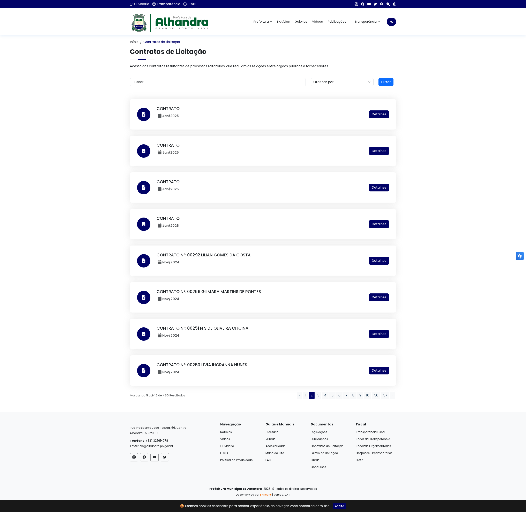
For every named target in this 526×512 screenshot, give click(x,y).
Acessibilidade (275, 446)
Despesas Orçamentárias (374, 453)
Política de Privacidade (236, 460)
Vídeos (317, 21)
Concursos (318, 467)
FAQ (268, 460)
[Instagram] (355, 4)
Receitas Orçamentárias (373, 446)
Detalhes (379, 114)
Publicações (319, 439)
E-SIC (191, 4)
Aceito (339, 506)
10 (367, 395)
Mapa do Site (274, 453)
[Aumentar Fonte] (380, 4)
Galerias (301, 21)
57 (385, 395)
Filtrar (386, 82)
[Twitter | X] (374, 4)
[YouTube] (367, 4)
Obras (315, 460)
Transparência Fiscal (370, 432)
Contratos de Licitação (327, 446)
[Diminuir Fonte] (386, 4)
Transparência (168, 4)
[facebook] (361, 4)
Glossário (271, 432)
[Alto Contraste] (393, 4)
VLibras (270, 439)
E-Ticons (266, 495)
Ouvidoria (141, 4)
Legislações (319, 432)
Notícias (283, 21)
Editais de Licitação (324, 453)
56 (376, 395)
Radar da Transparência (373, 439)
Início (134, 41)
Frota (359, 460)
